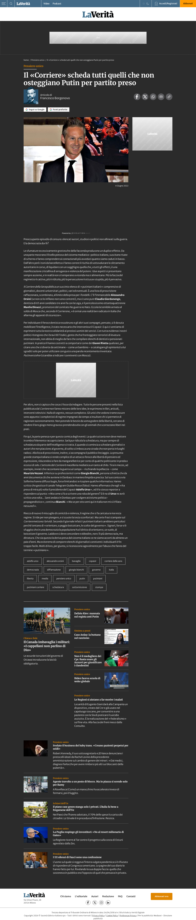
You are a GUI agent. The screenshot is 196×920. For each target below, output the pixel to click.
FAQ (120, 896)
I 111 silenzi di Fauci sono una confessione (77, 857)
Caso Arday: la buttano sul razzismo (87, 636)
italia (111, 569)
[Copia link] (169, 96)
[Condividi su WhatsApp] (153, 96)
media (45, 578)
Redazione (108, 896)
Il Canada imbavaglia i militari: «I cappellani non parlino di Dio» (47, 646)
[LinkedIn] (108, 902)
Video (46, 3)
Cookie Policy (112, 915)
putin (82, 578)
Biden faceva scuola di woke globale (87, 680)
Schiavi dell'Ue (60, 803)
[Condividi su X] (145, 96)
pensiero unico (63, 578)
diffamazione (54, 569)
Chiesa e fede (30, 638)
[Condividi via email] (161, 96)
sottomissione (79, 587)
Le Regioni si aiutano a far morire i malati (98, 699)
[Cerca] (11, 3)
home (26, 60)
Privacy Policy (98, 915)
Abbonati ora (161, 896)
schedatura (58, 587)
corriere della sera (113, 561)
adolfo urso (32, 561)
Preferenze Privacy (128, 915)
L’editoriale (81, 896)
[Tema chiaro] (143, 3)
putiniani (97, 578)
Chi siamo (65, 896)
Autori (94, 896)
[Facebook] (88, 902)
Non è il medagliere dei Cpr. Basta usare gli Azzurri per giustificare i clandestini (88, 661)
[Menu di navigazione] (3, 3)
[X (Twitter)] (94, 902)
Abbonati (188, 3)
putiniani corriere (35, 587)
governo (96, 569)
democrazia (33, 569)
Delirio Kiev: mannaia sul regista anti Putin (87, 615)
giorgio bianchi (76, 569)
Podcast (57, 3)
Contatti (130, 896)
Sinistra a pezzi (82, 630)
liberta (30, 578)
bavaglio (76, 561)
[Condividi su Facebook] (137, 96)
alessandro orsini (55, 561)
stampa (99, 587)
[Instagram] (101, 902)
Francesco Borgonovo (55, 98)
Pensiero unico (38, 60)
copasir (92, 561)
